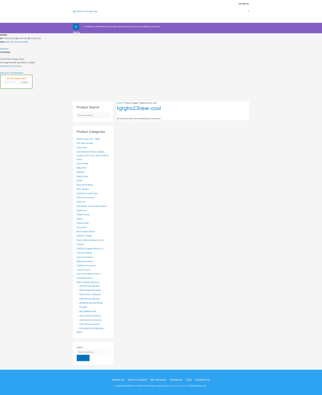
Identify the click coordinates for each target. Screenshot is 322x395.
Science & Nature (84, 253)
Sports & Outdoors (85, 257)
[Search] (83, 358)
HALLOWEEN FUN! (87, 311)
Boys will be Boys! (85, 185)
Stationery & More (85, 261)
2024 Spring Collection (89, 324)
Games (80, 219)
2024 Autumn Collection (90, 315)
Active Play (82, 147)
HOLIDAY (83, 307)
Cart (189, 379)
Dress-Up (81, 202)
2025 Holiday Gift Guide (90, 290)
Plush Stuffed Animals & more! (90, 240)
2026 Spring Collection (89, 286)
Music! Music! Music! (86, 231)
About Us (118, 379)
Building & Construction (87, 193)
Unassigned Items (85, 278)
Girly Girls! (81, 227)
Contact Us (202, 379)
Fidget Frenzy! (83, 214)
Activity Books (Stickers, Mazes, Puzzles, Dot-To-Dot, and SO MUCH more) (93, 156)
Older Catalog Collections (88, 282)
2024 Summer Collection (90, 320)
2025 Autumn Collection (90, 294)
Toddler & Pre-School (86, 265)
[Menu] (76, 27)
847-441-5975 (12, 42)
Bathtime (81, 172)
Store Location (137, 379)
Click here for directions (11, 66)
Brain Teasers (83, 189)
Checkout (176, 379)
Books (79, 180)
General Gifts (83, 223)
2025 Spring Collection (89, 298)
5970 (25, 42)
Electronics (82, 210)
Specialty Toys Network (176, 386)
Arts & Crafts (82, 163)
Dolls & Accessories (85, 197)
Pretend (80, 244)
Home (119, 103)
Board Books (82, 176)
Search (80, 347)
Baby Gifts (81, 168)
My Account (158, 379)
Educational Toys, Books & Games (92, 206)
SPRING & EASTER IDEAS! (91, 303)
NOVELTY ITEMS (84, 236)
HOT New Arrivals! (85, 143)
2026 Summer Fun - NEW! (88, 139)
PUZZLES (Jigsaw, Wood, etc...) (90, 248)
